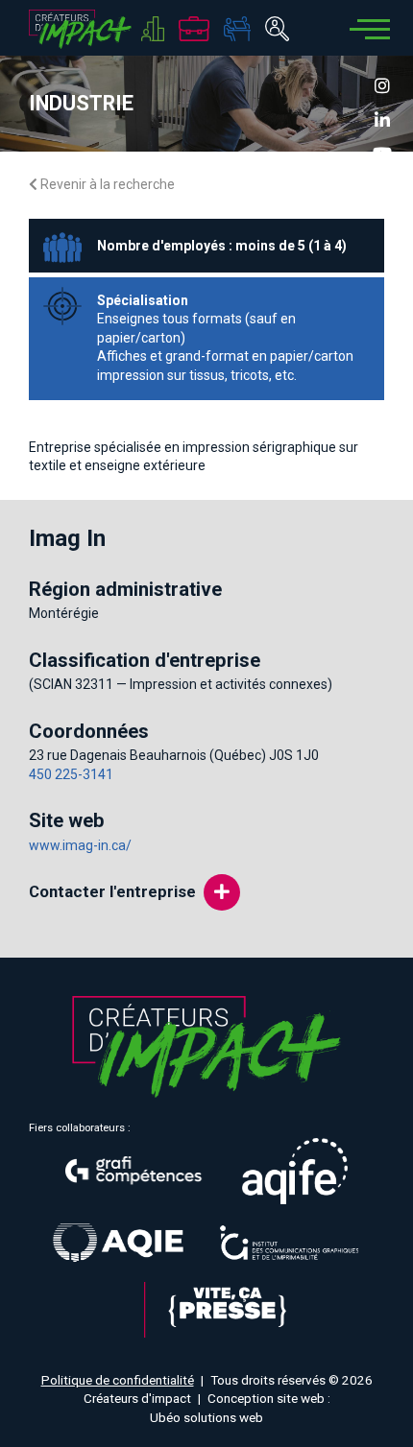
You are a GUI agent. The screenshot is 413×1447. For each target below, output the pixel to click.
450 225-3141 (71, 774)
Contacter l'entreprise (112, 891)
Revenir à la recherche (106, 184)
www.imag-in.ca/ (80, 845)
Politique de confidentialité (117, 1380)
